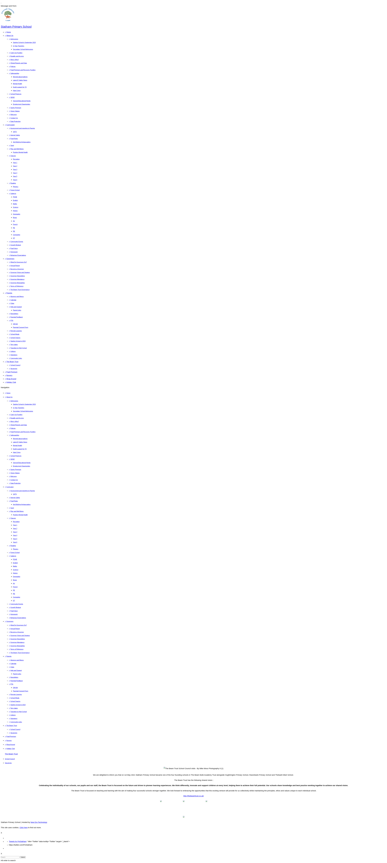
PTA (11, 320)
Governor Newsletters (17, 276)
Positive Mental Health (20, 152)
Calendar (13, 300)
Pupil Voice (14, 248)
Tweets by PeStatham (18, 841)
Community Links (16, 358)
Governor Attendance (17, 279)
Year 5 (15, 176)
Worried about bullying (20, 77)
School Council (15, 365)
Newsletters (14, 313)
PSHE (15, 197)
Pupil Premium (11, 372)
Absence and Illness (17, 296)
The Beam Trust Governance (20, 289)
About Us (9, 36)
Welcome (13, 114)
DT (14, 238)
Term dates (14, 344)
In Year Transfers (18, 46)
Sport (12, 145)
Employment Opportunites (21, 104)
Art (14, 221)
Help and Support (16, 307)
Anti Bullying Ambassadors (22, 142)
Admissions (14, 39)
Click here (24, 828)
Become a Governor (17, 269)
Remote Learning (16, 331)
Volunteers (13, 355)
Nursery (9, 375)
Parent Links (17, 310)
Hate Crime (16, 90)
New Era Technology (39, 822)
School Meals (14, 334)
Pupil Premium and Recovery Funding (22, 70)
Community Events (16, 241)
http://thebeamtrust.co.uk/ (193, 796)
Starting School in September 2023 (24, 42)
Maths (15, 204)
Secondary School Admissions (23, 49)
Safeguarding (14, 73)
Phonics (15, 186)
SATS (15, 132)
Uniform (13, 351)
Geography (16, 214)
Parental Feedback (16, 317)
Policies (13, 66)
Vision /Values (15, 111)
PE (14, 228)
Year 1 (15, 162)
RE (14, 231)
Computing (16, 235)
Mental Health (17, 84)
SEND (12, 97)
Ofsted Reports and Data (18, 63)
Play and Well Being (16, 149)
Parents (9, 293)
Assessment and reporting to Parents (22, 128)
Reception (16, 159)
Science (15, 207)
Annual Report (15, 265)
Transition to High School (18, 348)
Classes (13, 156)
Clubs (12, 303)
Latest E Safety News (20, 80)
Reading (13, 183)
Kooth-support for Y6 (20, 87)
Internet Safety (15, 135)
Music (15, 217)
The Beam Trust (12, 362)
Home (8, 32)
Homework (14, 252)
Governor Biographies (17, 283)
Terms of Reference (16, 286)
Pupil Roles (14, 138)
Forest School (15, 190)
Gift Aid (15, 324)
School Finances (15, 94)
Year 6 (15, 180)
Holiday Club (11, 382)
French (15, 224)
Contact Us (14, 118)
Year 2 (15, 166)
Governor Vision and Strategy (20, 272)
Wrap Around (11, 379)
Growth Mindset (15, 245)
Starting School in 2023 (17, 341)
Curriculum (10, 125)
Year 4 (15, 173)
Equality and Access (17, 56)
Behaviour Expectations (18, 255)
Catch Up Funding (16, 53)
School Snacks (15, 338)
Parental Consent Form (20, 327)
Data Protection (15, 121)
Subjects (13, 193)
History (15, 211)
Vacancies (13, 368)
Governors (10, 259)
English (15, 200)
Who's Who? (14, 59)
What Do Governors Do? (18, 262)
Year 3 (15, 169)
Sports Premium (15, 108)
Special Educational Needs (22, 101)
